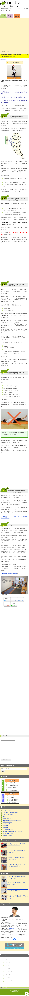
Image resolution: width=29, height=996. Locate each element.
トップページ (3, 16)
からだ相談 (8, 968)
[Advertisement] (14, 34)
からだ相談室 (17, 16)
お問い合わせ (8, 965)
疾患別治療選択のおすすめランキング (12, 820)
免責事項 (8, 977)
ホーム (7, 959)
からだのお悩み (9, 971)
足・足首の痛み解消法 (8, 829)
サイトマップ (8, 980)
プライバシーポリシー (10, 974)
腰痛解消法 (3, 59)
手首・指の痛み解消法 (8, 814)
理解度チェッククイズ (8, 818)
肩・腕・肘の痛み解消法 (8, 824)
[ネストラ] (14, 939)
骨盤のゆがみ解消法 (7, 835)
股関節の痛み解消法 (7, 822)
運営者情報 (8, 962)
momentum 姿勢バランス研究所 (9, 573)
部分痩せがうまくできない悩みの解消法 (12, 831)
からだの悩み (10, 16)
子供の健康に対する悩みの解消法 (10, 812)
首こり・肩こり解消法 (8, 833)
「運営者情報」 (12, 928)
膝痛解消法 (5, 827)
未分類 (4, 816)
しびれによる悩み (7, 810)
